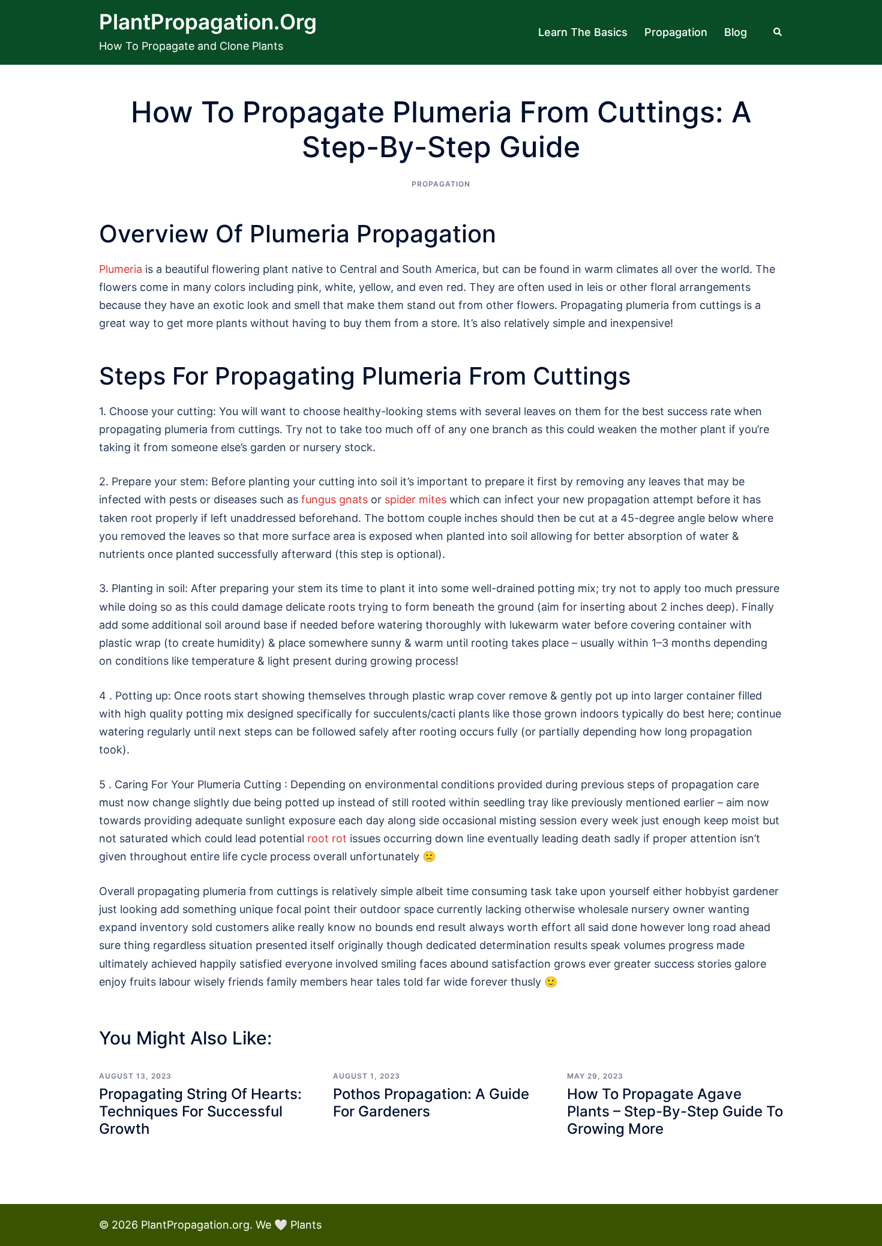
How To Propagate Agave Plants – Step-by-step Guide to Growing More (675, 1111)
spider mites (415, 499)
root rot (327, 838)
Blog (735, 32)
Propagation (675, 32)
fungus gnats (334, 499)
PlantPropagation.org (208, 21)
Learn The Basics (583, 32)
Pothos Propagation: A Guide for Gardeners (431, 1102)
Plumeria (120, 269)
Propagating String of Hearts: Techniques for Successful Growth (200, 1111)
